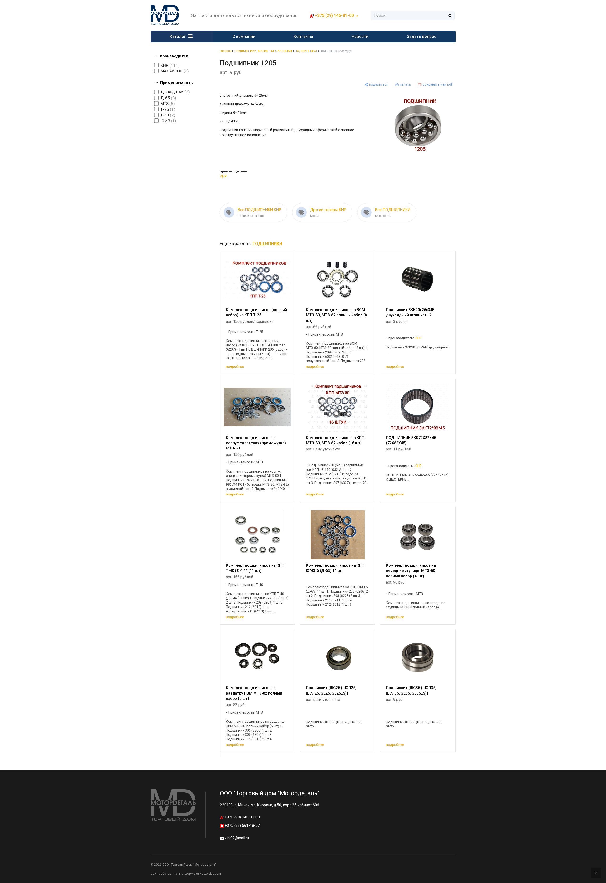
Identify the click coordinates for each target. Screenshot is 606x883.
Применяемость (176, 82)
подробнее (235, 366)
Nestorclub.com (210, 873)
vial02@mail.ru (237, 838)
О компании (243, 36)
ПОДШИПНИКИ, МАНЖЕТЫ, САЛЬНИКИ (263, 51)
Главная (225, 51)
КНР (223, 176)
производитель (175, 56)
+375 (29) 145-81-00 (242, 817)
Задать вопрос (421, 36)
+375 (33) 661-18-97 (242, 825)
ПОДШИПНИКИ (306, 51)
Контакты (303, 36)
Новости (359, 36)
